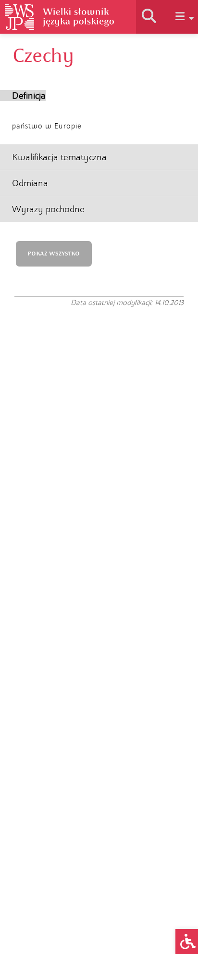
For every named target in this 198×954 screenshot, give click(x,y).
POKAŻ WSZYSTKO (53, 253)
